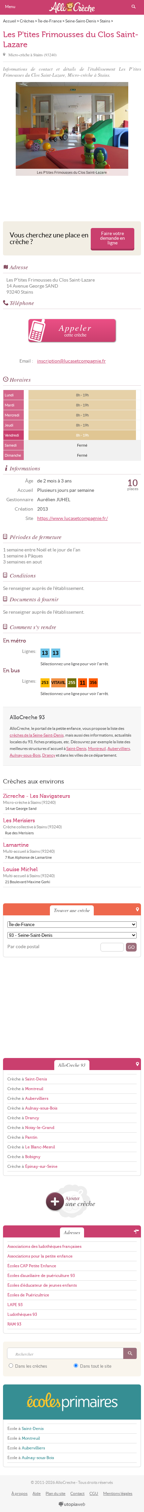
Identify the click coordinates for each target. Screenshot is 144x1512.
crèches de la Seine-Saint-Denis (37, 735)
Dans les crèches (30, 1366)
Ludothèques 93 (22, 1314)
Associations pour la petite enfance (40, 1256)
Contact (77, 1493)
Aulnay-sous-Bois (25, 755)
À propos (19, 1493)
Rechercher (133, 6)
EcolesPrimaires (72, 1402)
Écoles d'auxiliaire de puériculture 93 (41, 1275)
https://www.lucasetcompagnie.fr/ (72, 518)
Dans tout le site (95, 1366)
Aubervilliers (118, 748)
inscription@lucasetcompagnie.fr (71, 361)
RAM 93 (14, 1324)
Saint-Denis (76, 748)
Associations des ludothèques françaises (44, 1246)
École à (25, 1428)
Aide (36, 1493)
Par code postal (23, 946)
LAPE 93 (14, 1304)
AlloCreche (72, 7)
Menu (10, 6)
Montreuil (97, 748)
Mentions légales (117, 1493)
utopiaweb (72, 1504)
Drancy (48, 755)
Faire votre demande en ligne (112, 238)
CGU (93, 1493)
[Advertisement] (72, 197)
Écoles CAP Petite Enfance (31, 1266)
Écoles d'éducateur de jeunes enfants (42, 1285)
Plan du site (55, 1493)
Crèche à (27, 1079)
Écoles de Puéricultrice (28, 1295)
